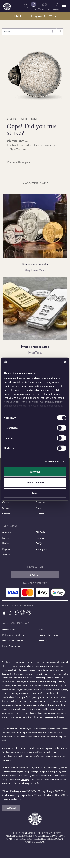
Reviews (6, 543)
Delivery (6, 538)
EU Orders (41, 532)
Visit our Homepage (19, 162)
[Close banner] (65, 362)
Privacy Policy (54, 401)
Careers (6, 514)
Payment (6, 549)
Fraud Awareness (11, 646)
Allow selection (35, 482)
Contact (40, 514)
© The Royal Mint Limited (22, 833)
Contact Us (41, 641)
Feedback (11, 808)
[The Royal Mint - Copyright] (7, 5)
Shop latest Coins (35, 270)
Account (6, 532)
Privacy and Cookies (12, 641)
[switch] (61, 428)
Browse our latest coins (35, 264)
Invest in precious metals (35, 346)
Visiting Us (41, 549)
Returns (40, 538)
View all (6, 554)
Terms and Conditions (47, 635)
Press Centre (8, 629)
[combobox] (29, 31)
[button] (64, 5)
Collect (5, 502)
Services (6, 508)
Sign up (35, 575)
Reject (35, 493)
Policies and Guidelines (13, 635)
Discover (40, 502)
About (39, 508)
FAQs (39, 543)
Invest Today (35, 352)
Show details (52, 461)
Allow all (35, 471)
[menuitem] (26, 6)
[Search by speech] (52, 31)
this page (25, 779)
